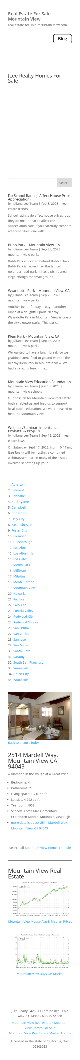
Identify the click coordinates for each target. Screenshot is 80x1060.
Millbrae (19, 570)
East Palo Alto (22, 524)
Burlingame (20, 502)
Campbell (19, 507)
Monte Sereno (23, 582)
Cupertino (19, 513)
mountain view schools (25, 391)
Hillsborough (22, 542)
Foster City (19, 530)
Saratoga (19, 657)
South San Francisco (28, 662)
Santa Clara (21, 651)
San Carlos (21, 634)
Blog (62, 39)
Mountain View (24, 588)
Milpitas (19, 576)
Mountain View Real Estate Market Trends (40, 1033)
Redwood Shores (25, 622)
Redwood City (23, 616)
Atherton (18, 484)
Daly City (18, 519)
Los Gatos (20, 559)
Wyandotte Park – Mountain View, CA (39, 290)
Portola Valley (23, 611)
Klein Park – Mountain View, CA (33, 336)
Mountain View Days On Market (40, 974)
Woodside (20, 680)
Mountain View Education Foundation (39, 381)
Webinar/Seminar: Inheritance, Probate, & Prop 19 (33, 429)
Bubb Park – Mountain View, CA (34, 244)
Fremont (19, 536)
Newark (19, 593)
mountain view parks (23, 254)
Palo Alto (19, 605)
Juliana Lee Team (25, 203)
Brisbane (18, 496)
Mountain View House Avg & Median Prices (40, 921)
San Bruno (21, 628)
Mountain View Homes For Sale (48, 848)
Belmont (18, 490)
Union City (21, 674)
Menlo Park (21, 565)
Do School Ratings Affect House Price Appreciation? (39, 197)
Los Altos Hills (23, 553)
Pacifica (18, 599)
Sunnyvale (21, 668)
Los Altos (19, 547)
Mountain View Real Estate (35, 873)
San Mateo (21, 645)
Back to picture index (23, 742)
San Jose (19, 639)
